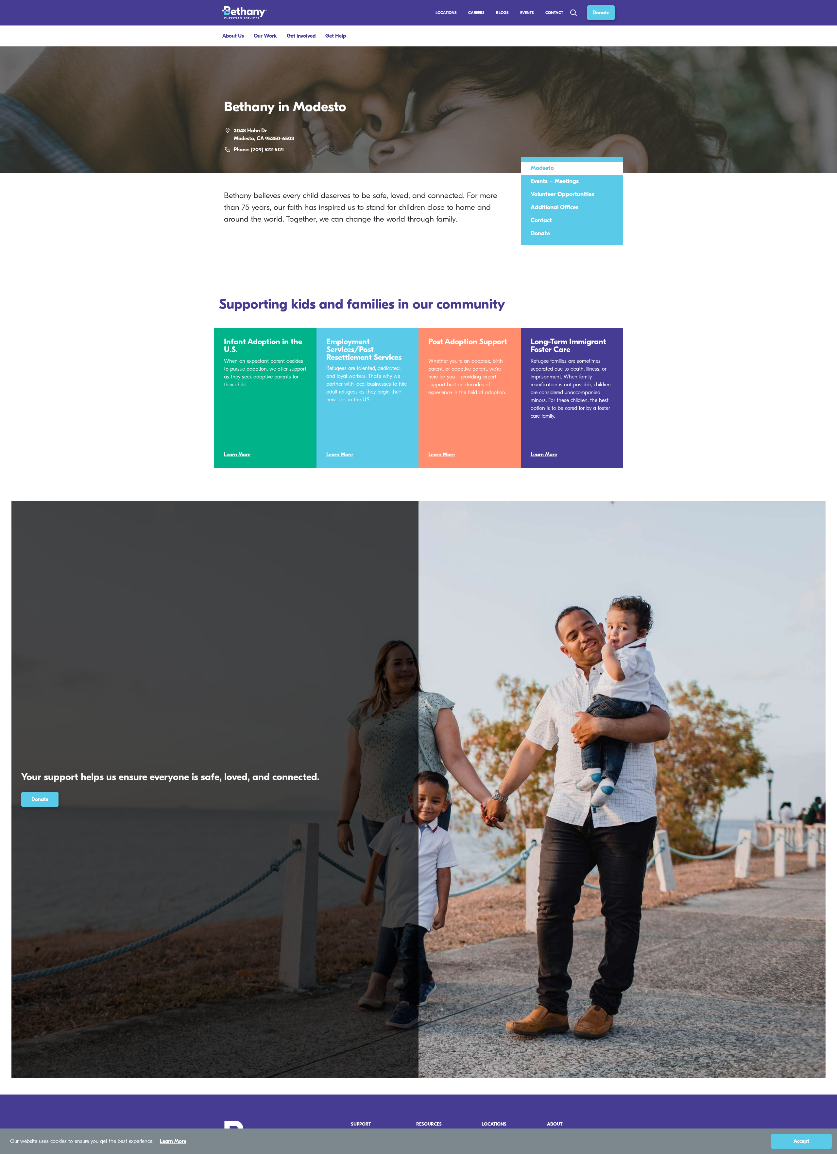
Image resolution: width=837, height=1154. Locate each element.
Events (527, 12)
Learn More (237, 455)
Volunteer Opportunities (562, 194)
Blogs (502, 12)
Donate (600, 13)
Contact (554, 12)
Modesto (542, 168)
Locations (446, 12)
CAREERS (476, 12)
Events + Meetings (555, 181)
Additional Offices (554, 207)
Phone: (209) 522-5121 (259, 150)
